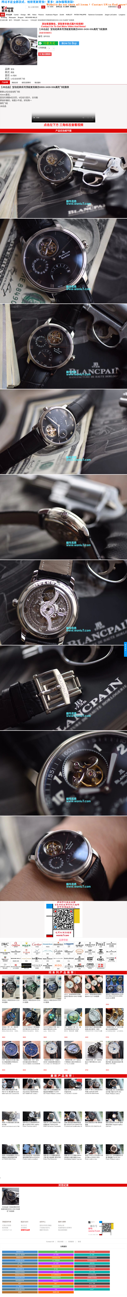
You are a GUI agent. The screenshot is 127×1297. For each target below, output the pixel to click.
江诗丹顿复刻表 (92, 1275)
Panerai (41, 15)
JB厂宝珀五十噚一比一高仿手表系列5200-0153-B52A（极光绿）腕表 (72, 1029)
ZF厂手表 (55, 1254)
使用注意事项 (26, 82)
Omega (23, 15)
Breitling (4, 17)
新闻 (79, 1241)
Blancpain (12, 17)
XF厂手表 (55, 1263)
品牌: (7, 69)
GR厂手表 (56, 1272)
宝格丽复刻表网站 (56, 1278)
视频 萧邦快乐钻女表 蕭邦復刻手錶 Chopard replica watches (114, 1124)
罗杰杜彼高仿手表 (92, 1280)
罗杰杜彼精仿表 (20, 1269)
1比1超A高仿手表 (20, 1289)
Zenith (62, 15)
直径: (7, 75)
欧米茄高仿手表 (56, 1266)
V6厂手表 (92, 1252)
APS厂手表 (92, 1283)
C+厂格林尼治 (20, 1286)
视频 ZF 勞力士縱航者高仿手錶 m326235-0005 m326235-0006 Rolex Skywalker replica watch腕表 (93, 1093)
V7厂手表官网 (56, 1260)
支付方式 (24, 1225)
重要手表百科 (44, 1230)
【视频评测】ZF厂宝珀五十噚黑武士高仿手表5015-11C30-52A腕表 (72, 1062)
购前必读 (15, 82)
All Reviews (123, 29)
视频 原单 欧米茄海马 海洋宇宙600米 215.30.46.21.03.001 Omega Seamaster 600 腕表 (73, 1093)
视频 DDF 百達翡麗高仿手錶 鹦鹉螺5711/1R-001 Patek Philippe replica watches (114, 1158)
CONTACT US (7, 1230)
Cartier (16, 15)
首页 (2, 15)
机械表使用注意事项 (65, 1228)
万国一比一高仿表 (20, 1254)
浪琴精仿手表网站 (92, 1278)
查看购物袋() (112, 7)
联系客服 (5, 1228)
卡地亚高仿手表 (56, 1257)
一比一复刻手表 (92, 1286)
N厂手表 (92, 1254)
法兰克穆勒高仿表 (56, 1275)
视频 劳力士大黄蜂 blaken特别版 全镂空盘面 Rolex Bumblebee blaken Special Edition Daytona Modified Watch (72, 1159)
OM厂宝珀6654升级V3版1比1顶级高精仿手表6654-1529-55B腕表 (10, 1062)
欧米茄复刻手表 (20, 1280)
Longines (122, 15)
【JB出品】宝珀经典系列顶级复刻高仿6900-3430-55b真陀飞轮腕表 (10, 1209)
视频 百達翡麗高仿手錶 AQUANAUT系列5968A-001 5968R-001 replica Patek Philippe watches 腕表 (31, 1093)
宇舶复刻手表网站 (20, 1272)
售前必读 (61, 1225)
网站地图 (60, 1241)
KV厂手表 (92, 1269)
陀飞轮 (56, 1269)
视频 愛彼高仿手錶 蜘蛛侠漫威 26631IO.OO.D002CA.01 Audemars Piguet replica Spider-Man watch (93, 1126)
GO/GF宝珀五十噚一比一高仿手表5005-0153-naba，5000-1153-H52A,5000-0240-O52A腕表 (51, 1031)
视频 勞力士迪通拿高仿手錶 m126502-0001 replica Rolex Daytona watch (31, 1124)
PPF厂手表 (92, 1272)
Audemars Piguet (52, 15)
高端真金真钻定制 (20, 1278)
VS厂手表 (19, 1266)
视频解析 (71, 1241)
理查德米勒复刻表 (92, 1257)
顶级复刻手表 (56, 1286)
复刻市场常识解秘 (45, 1225)
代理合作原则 (6, 1225)
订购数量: (42, 48)
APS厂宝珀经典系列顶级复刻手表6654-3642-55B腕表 (73, 996)
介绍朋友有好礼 (45, 1228)
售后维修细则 (62, 1230)
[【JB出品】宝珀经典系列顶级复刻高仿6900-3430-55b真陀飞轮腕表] (18, 46)
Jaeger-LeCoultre (111, 15)
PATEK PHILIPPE (80, 15)
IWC (29, 15)
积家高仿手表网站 (20, 1275)
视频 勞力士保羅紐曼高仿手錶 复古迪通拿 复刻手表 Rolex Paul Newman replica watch (52, 1158)
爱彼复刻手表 (19, 1257)
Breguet (20, 17)
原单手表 (92, 1263)
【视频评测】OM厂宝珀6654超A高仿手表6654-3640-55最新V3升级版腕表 (31, 1062)
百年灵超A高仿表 (19, 1260)
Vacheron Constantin (95, 15)
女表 (56, 1252)
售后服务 (38, 82)
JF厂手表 (19, 1263)
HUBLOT (69, 15)
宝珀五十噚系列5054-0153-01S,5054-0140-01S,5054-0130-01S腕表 (115, 996)
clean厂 (92, 1289)
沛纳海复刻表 (92, 1266)
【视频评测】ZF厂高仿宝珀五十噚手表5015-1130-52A (93, 1062)
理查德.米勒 (56, 1292)
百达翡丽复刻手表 (92, 1260)
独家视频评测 (19, 1252)
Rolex (34, 15)
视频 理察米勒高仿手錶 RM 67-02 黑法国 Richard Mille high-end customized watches (10, 1092)
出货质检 (24, 1228)
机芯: (7, 78)
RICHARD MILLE (31, 17)
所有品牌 (9, 15)
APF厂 (20, 1283)
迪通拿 (20, 1292)
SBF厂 (56, 1283)
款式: (7, 72)
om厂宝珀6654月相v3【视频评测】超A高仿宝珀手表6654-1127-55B (114, 1062)
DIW (56, 1289)
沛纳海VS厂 (56, 1280)
